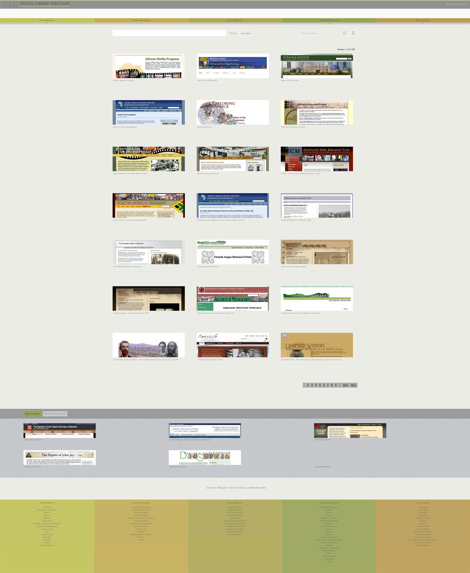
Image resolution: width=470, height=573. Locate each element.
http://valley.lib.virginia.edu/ (123, 355)
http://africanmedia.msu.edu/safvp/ (126, 169)
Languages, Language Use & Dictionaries (47, 523)
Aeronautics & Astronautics (329, 507)
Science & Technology (329, 20)
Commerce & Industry (141, 512)
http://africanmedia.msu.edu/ (124, 76)
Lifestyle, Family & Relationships (47, 526)
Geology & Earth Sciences (329, 542)
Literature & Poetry (47, 529)
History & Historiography (423, 534)
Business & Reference (141, 20)
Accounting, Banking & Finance (141, 507)
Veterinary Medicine (235, 534)
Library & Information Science (423, 531)
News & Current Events (141, 526)
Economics (423, 521)
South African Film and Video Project (130, 173)
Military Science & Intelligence (329, 548)
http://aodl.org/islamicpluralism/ (293, 76)
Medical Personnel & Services (235, 523)
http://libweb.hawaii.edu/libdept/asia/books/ (298, 308)
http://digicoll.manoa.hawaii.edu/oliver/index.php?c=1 (132, 262)
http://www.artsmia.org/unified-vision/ (295, 355)
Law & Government (423, 529)
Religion (47, 542)
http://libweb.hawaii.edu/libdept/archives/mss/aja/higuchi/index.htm (222, 308)
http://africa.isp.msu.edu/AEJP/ (293, 122)
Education (423, 523)
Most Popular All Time (55, 414)
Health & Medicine (235, 20)
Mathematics (329, 545)
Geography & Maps (423, 526)
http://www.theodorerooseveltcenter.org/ (212, 355)
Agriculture (329, 510)
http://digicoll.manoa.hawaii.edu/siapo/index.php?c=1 (132, 308)
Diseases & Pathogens (235, 512)
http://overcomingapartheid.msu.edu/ (127, 215)
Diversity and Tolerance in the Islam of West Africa (220, 220)
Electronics (329, 529)
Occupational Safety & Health (235, 526)
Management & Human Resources (141, 523)
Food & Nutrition (235, 518)
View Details (126, 73)
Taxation (141, 540)
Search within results (309, 33)
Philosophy (47, 537)
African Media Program (123, 80)
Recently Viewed (33, 414)
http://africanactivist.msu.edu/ (208, 169)
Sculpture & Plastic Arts (47, 545)
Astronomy (329, 512)
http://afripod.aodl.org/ (206, 76)
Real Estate (141, 537)
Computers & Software (329, 526)
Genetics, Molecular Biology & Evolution (329, 540)
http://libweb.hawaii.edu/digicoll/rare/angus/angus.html (217, 262)
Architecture (47, 507)
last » (353, 385)
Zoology (329, 561)
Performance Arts (47, 534)
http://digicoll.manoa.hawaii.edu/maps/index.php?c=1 (300, 262)
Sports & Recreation (423, 545)
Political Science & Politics (423, 537)
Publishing (140, 531)
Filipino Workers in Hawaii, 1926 (296, 220)
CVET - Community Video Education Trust (300, 173)
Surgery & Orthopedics (235, 531)
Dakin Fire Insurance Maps (293, 267)
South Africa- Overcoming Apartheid (130, 220)
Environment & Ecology (328, 537)
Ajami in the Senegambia (124, 127)
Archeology (423, 507)
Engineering (329, 534)
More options (246, 33)
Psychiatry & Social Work (235, 529)
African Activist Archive (208, 173)
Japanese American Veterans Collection (216, 313)
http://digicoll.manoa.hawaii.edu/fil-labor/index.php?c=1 (301, 215)
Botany (329, 515)
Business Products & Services (141, 534)
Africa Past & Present (207, 80)
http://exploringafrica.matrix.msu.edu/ (211, 122)
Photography (47, 540)
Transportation (329, 559)
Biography (423, 515)
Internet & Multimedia (141, 521)
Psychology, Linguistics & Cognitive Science (423, 540)
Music (47, 531)
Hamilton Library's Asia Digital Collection (300, 313)
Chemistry (329, 523)
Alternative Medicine (235, 507)
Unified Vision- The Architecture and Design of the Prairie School (311, 360)
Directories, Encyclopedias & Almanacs (141, 518)
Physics (329, 553)
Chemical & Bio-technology (329, 521)
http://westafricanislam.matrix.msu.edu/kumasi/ (215, 215)
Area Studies (423, 512)
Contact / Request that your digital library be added (236, 487)
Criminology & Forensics (423, 518)
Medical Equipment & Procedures (235, 521)
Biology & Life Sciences (329, 518)
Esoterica (47, 512)
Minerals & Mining (329, 550)
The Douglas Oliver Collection (127, 267)
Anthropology (423, 510)
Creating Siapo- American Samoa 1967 (131, 313)
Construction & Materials (141, 515)
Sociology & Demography (423, 542)
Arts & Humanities (47, 20)
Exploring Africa (204, 127)
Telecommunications (329, 556)
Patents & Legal (141, 529)
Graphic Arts (47, 518)
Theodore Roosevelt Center (210, 360)
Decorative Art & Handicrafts (46, 510)
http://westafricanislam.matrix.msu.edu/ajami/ (130, 122)
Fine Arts (47, 515)
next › (345, 385)
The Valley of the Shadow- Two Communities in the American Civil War (146, 360)
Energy (329, 531)
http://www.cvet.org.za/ (290, 169)
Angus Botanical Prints (208, 267)
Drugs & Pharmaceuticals (235, 515)
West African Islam (290, 80)
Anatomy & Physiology (235, 510)
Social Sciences (423, 20)
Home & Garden (47, 521)
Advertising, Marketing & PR (141, 510)
